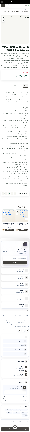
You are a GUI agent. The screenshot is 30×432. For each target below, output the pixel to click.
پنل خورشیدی (24, 412)
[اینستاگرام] (23, 330)
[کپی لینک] (3, 193)
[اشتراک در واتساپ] (6, 193)
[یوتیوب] (19, 330)
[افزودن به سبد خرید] (17, 230)
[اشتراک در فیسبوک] (12, 193)
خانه (28, 9)
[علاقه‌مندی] (3, 17)
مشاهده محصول (23, 229)
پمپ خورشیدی (16, 409)
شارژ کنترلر (9, 412)
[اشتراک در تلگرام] (15, 193)
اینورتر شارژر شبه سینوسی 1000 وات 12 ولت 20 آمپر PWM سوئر (8, 224)
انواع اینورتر (24, 415)
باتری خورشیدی (24, 409)
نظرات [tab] (15, 85)
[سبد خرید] (7, 5)
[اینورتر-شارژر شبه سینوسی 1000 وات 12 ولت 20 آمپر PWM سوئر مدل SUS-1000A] (21, 216)
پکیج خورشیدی (8, 409)
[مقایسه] (3, 20)
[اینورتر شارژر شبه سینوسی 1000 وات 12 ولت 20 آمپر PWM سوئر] (8, 216)
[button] (3, 5)
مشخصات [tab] (19, 85)
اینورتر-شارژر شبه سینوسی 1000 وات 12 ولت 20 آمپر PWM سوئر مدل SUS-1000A (22, 224)
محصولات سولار (16, 412)
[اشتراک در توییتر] (9, 193)
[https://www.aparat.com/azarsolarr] (27, 330)
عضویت (15, 262)
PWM (26, 9)
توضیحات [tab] (25, 85)
